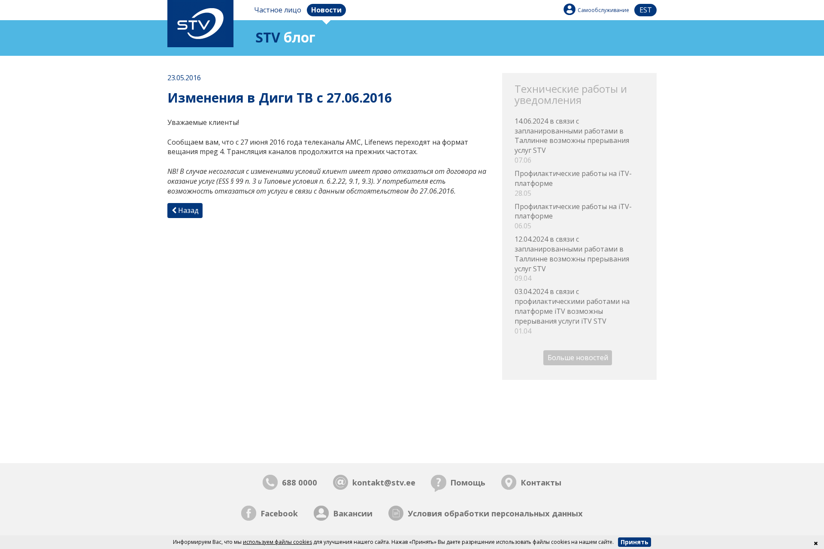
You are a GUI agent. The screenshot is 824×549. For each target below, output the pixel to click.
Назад (187, 210)
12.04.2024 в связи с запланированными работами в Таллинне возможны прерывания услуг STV (572, 258)
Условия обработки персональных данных (495, 513)
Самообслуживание (603, 10)
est (645, 10)
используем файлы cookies (277, 542)
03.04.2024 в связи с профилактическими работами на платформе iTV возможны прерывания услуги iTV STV (572, 311)
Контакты (541, 482)
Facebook (279, 513)
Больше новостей (578, 358)
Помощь (467, 482)
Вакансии (353, 513)
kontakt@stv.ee (383, 482)
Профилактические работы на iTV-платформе (573, 183)
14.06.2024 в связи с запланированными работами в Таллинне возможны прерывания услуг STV (572, 140)
